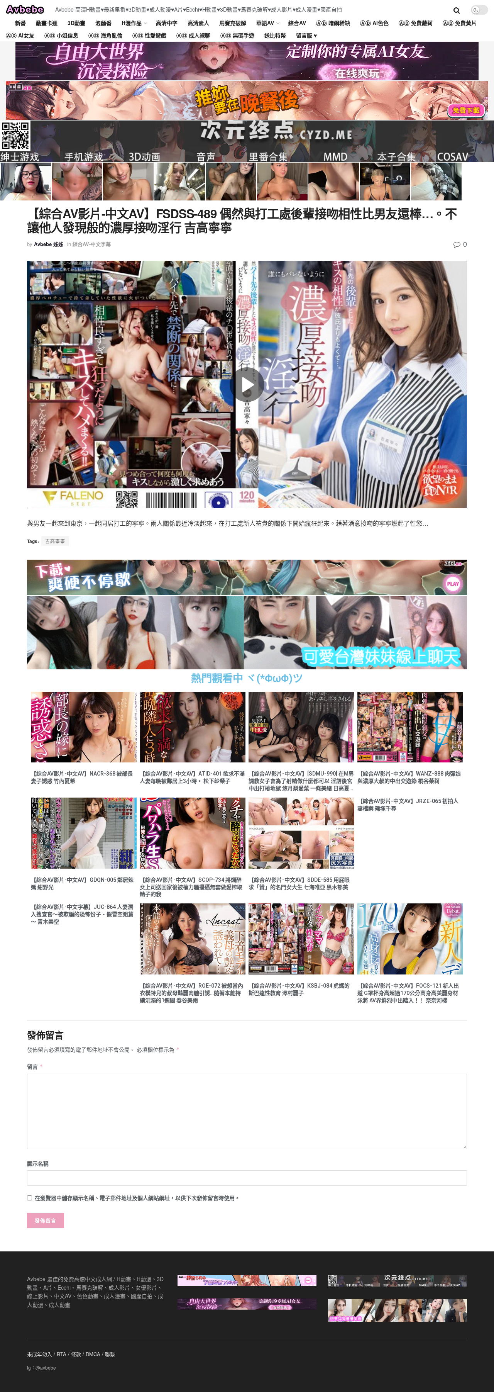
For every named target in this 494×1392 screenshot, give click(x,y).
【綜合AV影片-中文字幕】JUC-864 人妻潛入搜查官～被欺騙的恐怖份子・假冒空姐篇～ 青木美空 (82, 914)
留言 (35, 1066)
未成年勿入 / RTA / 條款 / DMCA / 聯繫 (71, 1354)
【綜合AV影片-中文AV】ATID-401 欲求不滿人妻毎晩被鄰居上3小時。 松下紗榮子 (192, 777)
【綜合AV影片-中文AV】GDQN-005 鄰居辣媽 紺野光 (82, 883)
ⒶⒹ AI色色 (374, 23)
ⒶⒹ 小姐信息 (61, 35)
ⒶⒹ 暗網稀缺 (333, 23)
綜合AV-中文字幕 (92, 244)
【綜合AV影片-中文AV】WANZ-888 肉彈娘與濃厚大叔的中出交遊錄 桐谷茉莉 (409, 777)
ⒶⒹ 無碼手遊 (237, 35)
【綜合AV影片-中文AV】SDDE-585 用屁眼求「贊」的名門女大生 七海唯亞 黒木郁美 (299, 883)
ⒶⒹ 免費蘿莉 (416, 23)
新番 (20, 23)
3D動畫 (76, 23)
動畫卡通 (47, 23)
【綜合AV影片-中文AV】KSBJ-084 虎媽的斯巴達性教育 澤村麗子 (299, 989)
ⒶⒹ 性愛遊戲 (149, 35)
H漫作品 (132, 23)
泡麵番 (103, 23)
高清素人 (198, 23)
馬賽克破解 (232, 23)
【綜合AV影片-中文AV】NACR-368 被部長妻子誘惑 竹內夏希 (82, 777)
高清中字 (167, 23)
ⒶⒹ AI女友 (20, 35)
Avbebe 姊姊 (48, 244)
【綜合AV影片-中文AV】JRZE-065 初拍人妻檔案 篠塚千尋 (407, 804)
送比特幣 (275, 35)
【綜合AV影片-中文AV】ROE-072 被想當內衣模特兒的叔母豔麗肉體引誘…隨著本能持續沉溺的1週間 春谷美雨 (191, 993)
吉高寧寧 (55, 541)
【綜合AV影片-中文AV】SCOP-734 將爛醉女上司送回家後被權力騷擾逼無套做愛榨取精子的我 (191, 887)
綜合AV (297, 23)
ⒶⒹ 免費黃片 (460, 23)
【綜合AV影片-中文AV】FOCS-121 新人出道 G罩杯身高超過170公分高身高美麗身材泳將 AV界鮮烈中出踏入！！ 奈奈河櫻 (408, 993)
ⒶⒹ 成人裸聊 (193, 35)
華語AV (265, 23)
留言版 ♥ (306, 35)
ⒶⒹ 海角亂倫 (105, 35)
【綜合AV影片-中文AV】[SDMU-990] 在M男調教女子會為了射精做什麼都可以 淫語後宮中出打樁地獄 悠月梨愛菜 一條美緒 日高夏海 (301, 781)
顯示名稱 (38, 1163)
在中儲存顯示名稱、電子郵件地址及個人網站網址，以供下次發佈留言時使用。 (137, 1198)
